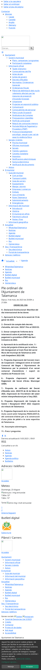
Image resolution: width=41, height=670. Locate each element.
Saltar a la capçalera (12, 1)
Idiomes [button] (8, 14)
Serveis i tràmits (12, 565)
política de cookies (23, 659)
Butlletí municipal (12, 277)
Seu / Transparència (9, 603)
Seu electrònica (11, 606)
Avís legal (9, 630)
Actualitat (10, 261)
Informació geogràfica (14, 579)
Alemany (12, 25)
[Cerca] (31, 48)
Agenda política (11, 458)
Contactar (5, 11)
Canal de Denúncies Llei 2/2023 (18, 619)
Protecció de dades (13, 627)
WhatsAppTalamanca (14, 266)
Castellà (12, 19)
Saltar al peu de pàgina (13, 7)
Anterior (5, 513)
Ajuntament (6, 557)
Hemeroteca (10, 283)
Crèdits (8, 622)
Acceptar (29, 666)
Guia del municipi (12, 573)
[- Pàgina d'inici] (15, 41)
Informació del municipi (15, 576)
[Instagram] (28, 616)
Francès (12, 28)
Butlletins (9, 461)
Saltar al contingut (11, 4)
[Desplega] (17, 261)
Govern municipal (12, 559)
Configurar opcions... (10, 662)
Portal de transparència (15, 609)
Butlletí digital (11, 275)
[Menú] (2, 52)
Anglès (11, 22)
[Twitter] (18, 616)
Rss (6, 280)
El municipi (6, 570)
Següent (12, 513)
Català (11, 17)
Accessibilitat (10, 633)
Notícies (8, 269)
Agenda (24, 260)
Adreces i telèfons (9, 612)
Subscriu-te (6, 532)
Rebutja (11, 666)
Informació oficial (12, 562)
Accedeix (5, 481)
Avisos (7, 450)
